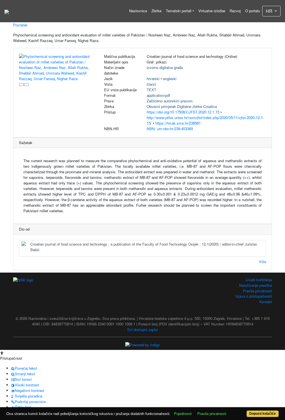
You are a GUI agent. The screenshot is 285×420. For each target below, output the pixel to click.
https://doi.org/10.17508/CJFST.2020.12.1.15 (183, 112)
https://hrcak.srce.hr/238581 (178, 123)
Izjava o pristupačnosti (253, 296)
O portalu (252, 10)
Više (262, 261)
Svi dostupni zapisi (142, 329)
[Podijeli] (26, 84)
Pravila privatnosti (257, 290)
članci (151, 84)
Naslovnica (138, 10)
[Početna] (6, 11)
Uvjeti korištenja (259, 279)
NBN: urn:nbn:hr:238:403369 (170, 128)
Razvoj (235, 10)
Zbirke (156, 10)
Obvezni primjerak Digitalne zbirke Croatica (182, 106)
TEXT (151, 89)
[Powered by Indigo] (142, 344)
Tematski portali (178, 10)
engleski (169, 78)
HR (270, 11)
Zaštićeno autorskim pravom (170, 100)
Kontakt (265, 301)
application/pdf (158, 95)
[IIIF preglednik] (21, 84)
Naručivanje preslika (255, 285)
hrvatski (153, 78)
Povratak (20, 25)
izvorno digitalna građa (165, 67)
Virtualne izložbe (211, 10)
